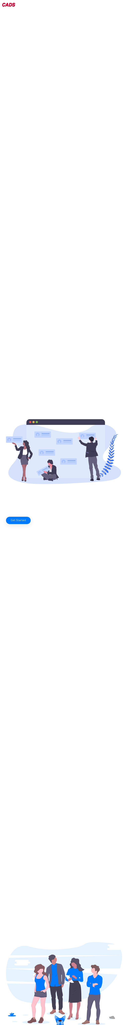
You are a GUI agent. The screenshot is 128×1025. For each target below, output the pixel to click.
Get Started (18, 520)
